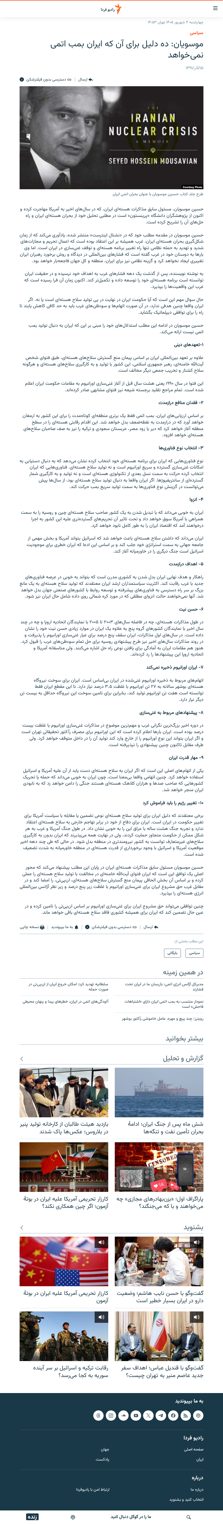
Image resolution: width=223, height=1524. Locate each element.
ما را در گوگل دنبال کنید (131, 1517)
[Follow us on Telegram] (161, 1415)
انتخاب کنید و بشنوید (186, 1500)
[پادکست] (73, 1517)
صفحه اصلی (193, 1450)
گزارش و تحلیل (183, 1059)
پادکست (102, 1460)
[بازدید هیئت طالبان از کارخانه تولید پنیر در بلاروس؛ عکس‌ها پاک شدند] (64, 1092)
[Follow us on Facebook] (173, 1415)
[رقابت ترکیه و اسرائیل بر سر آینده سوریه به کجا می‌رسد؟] (64, 1336)
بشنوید (193, 1228)
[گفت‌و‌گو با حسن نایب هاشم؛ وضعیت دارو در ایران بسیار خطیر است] (159, 1261)
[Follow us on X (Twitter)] (148, 1415)
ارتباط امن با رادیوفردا (92, 1490)
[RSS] (186, 1415)
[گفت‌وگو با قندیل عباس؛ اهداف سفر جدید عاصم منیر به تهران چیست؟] (159, 1336)
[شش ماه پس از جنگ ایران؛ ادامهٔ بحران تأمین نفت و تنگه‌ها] (159, 1092)
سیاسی (196, 33)
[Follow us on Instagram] (111, 1415)
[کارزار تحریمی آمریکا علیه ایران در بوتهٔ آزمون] (64, 1261)
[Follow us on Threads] (98, 1415)
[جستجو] (189, 1517)
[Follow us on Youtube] (136, 1415)
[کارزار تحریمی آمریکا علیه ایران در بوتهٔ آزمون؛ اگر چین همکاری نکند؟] (64, 1167)
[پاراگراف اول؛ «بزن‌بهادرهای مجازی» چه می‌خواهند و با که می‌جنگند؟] (159, 1167)
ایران (199, 1460)
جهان (105, 1450)
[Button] (85, 79)
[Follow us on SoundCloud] (123, 1415)
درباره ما (197, 1490)
